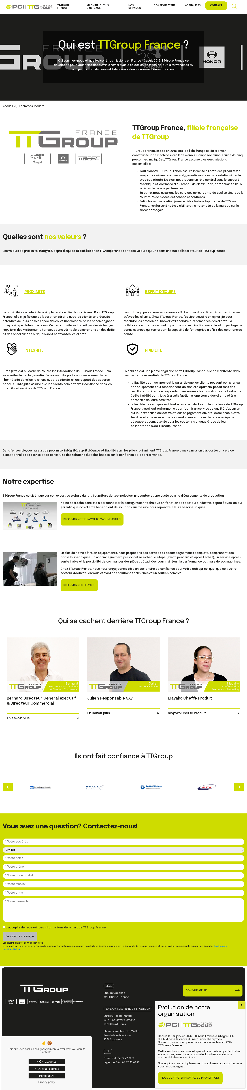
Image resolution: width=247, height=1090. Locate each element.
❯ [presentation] (239, 787)
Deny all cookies (48, 1068)
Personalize (46, 1075)
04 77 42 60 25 (131, 1062)
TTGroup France (63, 6)
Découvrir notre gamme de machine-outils (92, 519)
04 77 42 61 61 (126, 1058)
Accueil (8, 106)
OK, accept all (48, 1061)
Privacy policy (46, 1082)
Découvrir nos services (79, 585)
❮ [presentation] (8, 787)
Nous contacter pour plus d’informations (190, 1077)
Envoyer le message (19, 936)
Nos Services (134, 6)
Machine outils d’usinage (98, 6)
